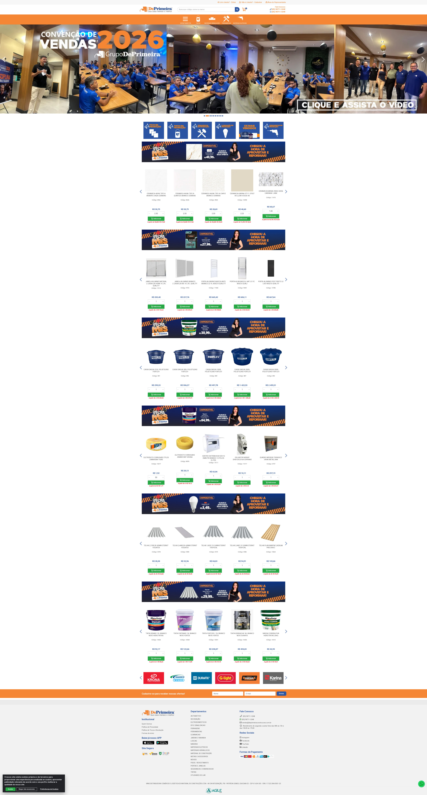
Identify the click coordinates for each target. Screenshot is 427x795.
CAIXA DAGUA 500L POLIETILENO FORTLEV (184, 371)
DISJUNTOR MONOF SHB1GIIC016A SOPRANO (242, 458)
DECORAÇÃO (195, 719)
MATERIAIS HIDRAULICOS (200, 750)
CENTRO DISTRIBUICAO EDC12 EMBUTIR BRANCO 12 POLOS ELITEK (213, 458)
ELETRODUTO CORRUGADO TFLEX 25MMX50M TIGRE (156, 458)
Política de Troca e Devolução (152, 730)
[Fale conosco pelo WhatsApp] (421, 784)
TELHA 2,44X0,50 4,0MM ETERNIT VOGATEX (185, 546)
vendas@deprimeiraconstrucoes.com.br (256, 723)
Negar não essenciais (27, 789)
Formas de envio (148, 733)
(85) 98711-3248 (278, 12)
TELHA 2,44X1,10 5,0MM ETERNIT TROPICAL (242, 546)
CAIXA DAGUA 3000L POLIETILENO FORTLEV (270, 371)
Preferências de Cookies (49, 789)
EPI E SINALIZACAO (198, 725)
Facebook (245, 741)
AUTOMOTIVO (196, 716)
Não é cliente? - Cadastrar (252, 2)
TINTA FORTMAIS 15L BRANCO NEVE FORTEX (184, 634)
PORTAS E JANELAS (198, 766)
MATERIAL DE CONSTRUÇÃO (201, 753)
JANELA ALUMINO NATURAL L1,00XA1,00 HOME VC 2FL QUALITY (156, 283)
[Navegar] (4, 59)
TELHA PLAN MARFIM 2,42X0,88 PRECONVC (271, 546)
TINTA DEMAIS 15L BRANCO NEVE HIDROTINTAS (156, 634)
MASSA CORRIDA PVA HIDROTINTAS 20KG (271, 634)
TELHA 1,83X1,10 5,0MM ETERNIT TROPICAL (213, 546)
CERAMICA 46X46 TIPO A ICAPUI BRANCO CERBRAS (213, 195)
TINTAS (193, 772)
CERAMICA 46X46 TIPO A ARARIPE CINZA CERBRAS (156, 195)
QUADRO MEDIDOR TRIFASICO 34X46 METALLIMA (271, 458)
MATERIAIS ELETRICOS (199, 747)
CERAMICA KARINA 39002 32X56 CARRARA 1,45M (271, 192)
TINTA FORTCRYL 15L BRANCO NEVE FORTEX (213, 634)
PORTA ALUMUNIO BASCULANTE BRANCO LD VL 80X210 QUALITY (213, 282)
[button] (204, 115)
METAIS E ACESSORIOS (199, 756)
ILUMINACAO (195, 735)
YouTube (245, 744)
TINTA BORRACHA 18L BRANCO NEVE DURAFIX (242, 634)
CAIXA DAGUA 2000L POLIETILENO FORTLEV (242, 371)
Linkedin (244, 747)
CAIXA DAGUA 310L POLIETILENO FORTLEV (156, 371)
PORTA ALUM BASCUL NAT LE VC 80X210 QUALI (242, 282)
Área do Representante (277, 2)
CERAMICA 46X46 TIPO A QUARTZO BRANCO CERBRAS (185, 195)
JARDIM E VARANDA (198, 738)
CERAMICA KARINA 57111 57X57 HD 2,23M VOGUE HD (242, 195)
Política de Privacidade (150, 727)
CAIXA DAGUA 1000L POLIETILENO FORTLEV (213, 371)
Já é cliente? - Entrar (228, 2)
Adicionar (157, 219)
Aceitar (10, 789)
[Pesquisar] (237, 9)
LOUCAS (194, 741)
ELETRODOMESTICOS (198, 722)
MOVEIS (194, 760)
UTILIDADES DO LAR (198, 775)
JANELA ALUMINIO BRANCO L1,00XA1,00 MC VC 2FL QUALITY (184, 282)
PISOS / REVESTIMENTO (200, 763)
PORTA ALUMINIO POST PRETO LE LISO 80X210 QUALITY (270, 282)
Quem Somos (147, 724)
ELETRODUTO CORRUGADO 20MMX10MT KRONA (185, 456)
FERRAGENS (195, 728)
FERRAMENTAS (196, 732)
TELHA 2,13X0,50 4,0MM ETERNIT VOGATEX (156, 546)
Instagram (245, 738)
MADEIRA (194, 744)
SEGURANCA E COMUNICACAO (202, 769)
